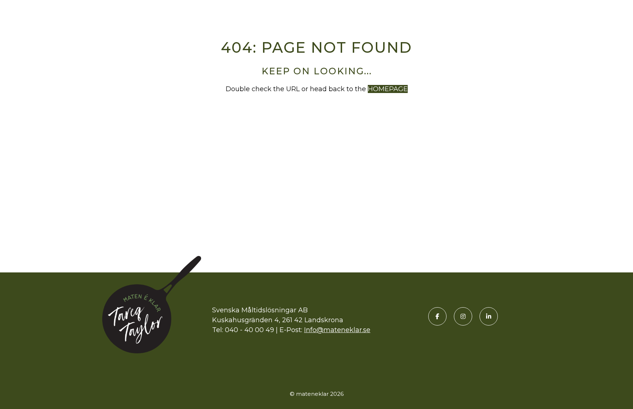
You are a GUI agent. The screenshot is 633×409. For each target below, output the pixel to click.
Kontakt (605, 12)
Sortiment (435, 12)
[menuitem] (435, 12)
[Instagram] (463, 316)
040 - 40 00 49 (249, 330)
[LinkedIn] (489, 316)
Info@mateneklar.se (337, 330)
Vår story (559, 12)
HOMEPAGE (388, 89)
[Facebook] (437, 316)
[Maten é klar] (46, 12)
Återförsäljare (498, 12)
